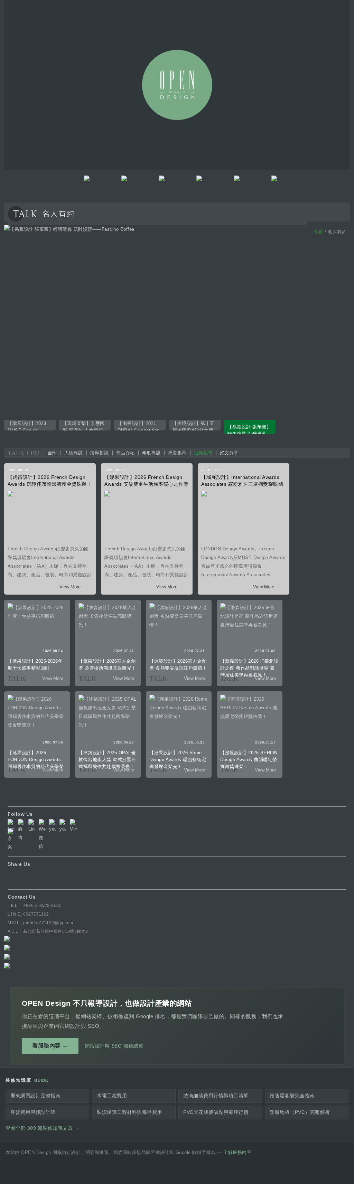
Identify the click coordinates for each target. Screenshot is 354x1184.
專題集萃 (177, 452)
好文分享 (229, 452)
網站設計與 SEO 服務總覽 (114, 1046)
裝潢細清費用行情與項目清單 (216, 1095)
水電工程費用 (112, 1095)
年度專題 (151, 452)
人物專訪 (73, 452)
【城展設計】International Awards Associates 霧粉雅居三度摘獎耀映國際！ (242, 484)
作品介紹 (125, 452)
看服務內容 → (50, 1046)
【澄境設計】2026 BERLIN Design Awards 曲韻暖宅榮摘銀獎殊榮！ (249, 759)
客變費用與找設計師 (33, 1112)
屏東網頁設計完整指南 (35, 1095)
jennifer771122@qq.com (48, 922)
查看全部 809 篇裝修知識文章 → (42, 1128)
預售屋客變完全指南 (292, 1095)
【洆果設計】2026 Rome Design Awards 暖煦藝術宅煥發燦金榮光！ (177, 759)
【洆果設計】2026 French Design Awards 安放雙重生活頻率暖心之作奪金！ (146, 484)
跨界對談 (99, 452)
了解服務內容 (237, 1152)
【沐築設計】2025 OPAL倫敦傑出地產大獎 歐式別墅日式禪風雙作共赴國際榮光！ (107, 759)
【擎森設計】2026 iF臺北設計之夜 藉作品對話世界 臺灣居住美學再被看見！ (249, 668)
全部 (52, 452)
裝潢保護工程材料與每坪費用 (129, 1112)
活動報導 (203, 452)
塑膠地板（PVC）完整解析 (300, 1112)
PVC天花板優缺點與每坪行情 (216, 1112)
